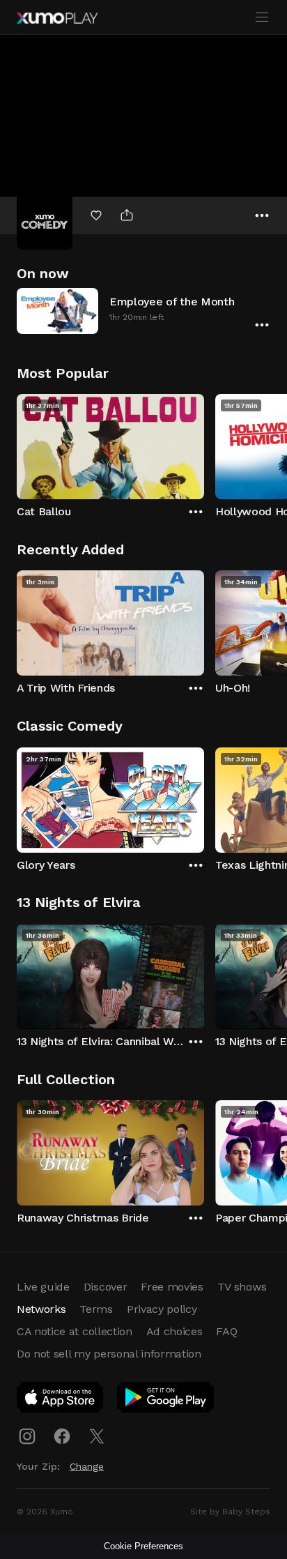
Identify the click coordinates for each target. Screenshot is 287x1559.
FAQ (226, 1331)
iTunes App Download (60, 1400)
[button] (143, 310)
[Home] (57, 18)
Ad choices (174, 1331)
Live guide (43, 1286)
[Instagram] (27, 1436)
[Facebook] (62, 1436)
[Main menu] (262, 17)
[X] (96, 1436)
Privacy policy (162, 1309)
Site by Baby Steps (230, 1511)
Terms (95, 1309)
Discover (105, 1286)
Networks (41, 1309)
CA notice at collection (74, 1331)
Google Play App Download (166, 1400)
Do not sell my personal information (109, 1353)
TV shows (241, 1286)
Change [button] (87, 1466)
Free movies (172, 1286)
